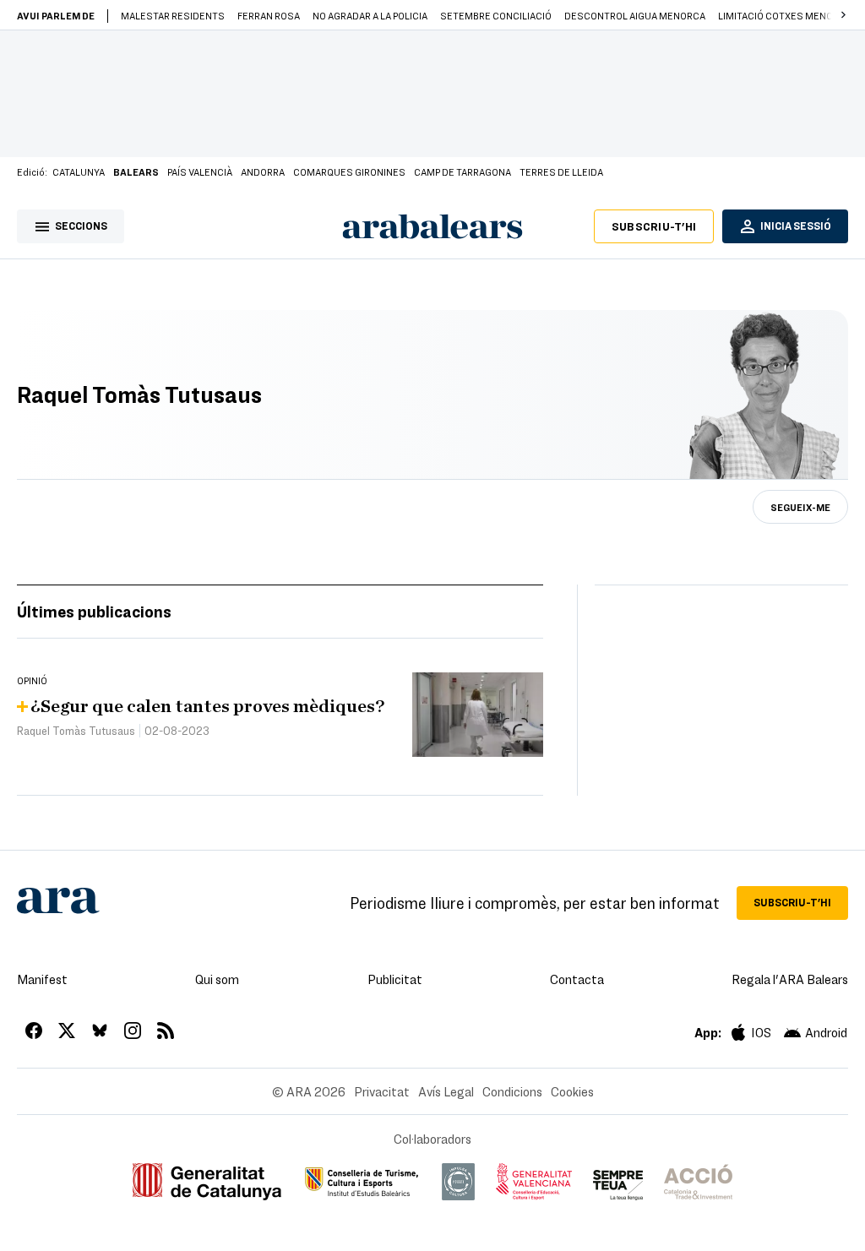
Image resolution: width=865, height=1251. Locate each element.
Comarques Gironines (349, 171)
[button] (843, 15)
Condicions (512, 1091)
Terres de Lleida (561, 171)
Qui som (217, 979)
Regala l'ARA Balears (790, 979)
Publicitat (394, 979)
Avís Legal (446, 1091)
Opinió (32, 680)
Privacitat (382, 1091)
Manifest (42, 979)
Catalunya (78, 171)
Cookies (572, 1091)
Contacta (577, 979)
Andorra (263, 171)
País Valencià (199, 171)
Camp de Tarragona (462, 171)
